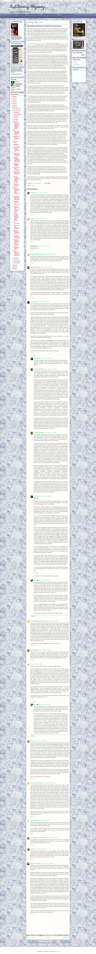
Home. (13, 14)
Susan (32, 741)
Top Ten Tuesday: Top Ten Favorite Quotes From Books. (16, 217)
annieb (32, 218)
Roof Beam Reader (35, 267)
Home (48, 938)
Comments (77, 64)
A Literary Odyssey (27, 6)
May (14, 121)
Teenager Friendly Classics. (16, 164)
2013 (13, 105)
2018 (13, 96)
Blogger (57, 951)
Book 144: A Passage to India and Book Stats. (16, 198)
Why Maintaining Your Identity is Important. (16, 253)
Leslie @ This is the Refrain (38, 837)
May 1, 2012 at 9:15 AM (47, 267)
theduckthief (34, 820)
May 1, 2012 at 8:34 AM (41, 192)
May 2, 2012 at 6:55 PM (44, 580)
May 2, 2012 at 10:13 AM (49, 783)
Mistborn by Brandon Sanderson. (16, 154)
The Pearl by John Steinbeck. (16, 168)
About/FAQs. (22, 14)
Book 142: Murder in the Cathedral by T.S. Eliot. (16, 209)
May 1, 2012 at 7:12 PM (37, 664)
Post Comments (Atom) (51, 942)
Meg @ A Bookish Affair (37, 254)
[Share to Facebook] (48, 183)
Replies (34, 355)
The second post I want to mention (36, 43)
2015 (13, 101)
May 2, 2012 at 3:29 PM (44, 820)
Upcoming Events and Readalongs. (16, 173)
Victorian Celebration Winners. (16, 236)
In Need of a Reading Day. (16, 248)
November (16, 110)
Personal (33, 185)
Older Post (65, 938)
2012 (13, 107)
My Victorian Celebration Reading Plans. (16, 132)
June (14, 119)
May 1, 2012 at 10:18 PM (40, 741)
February (15, 261)
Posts (76, 62)
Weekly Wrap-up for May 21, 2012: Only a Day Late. (16, 159)
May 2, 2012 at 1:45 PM (46, 496)
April (14, 257)
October (15, 112)
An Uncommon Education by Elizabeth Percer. (16, 225)
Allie (34, 183)
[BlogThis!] (46, 183)
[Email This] (45, 183)
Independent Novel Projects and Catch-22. (16, 149)
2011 (13, 265)
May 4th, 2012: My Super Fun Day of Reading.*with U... (16, 242)
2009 (13, 268)
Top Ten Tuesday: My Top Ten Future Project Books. (16, 179)
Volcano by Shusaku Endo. (16, 185)
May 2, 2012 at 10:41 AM (50, 369)
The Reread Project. (17, 17)
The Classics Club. (34, 14)
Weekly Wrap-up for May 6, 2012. (16, 232)
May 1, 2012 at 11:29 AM (46, 358)
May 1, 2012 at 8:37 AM (40, 218)
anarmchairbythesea (36, 783)
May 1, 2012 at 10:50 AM (43, 301)
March (15, 259)
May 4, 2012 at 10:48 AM (47, 863)
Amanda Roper (34, 650)
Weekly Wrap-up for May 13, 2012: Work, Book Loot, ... (16, 191)
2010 (13, 267)
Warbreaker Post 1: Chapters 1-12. (16, 138)
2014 (13, 103)
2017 (13, 98)
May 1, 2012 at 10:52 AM (52, 621)
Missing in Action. (16, 145)
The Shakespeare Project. (68, 14)
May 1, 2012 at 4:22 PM (45, 650)
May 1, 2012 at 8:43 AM (43, 246)
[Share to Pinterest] (49, 183)
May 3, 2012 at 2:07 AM (40, 849)
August (15, 116)
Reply (31, 214)
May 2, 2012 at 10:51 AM (50, 432)
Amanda (32, 192)
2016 (13, 100)
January (15, 262)
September (16, 114)
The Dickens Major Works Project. (35, 17)
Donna (32, 849)
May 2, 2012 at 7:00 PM (44, 704)
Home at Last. (15, 142)
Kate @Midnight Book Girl (38, 621)
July (14, 117)
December (16, 108)
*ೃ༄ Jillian (33, 301)
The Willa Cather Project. (50, 14)
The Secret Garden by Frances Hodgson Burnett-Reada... (16, 125)
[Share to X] (47, 183)
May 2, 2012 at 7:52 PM (52, 837)
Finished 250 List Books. (55, 17)
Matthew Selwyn (35, 863)
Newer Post (30, 938)
